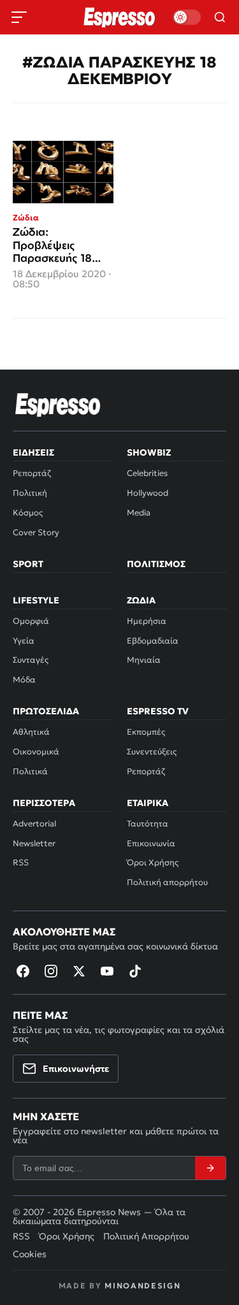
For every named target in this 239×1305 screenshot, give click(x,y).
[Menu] (19, 17)
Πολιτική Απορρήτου (146, 1236)
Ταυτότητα (147, 823)
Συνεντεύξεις (152, 751)
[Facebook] (23, 971)
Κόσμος (28, 512)
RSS (21, 862)
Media (138, 512)
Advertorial (34, 823)
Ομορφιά (31, 621)
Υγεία (23, 640)
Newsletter (34, 843)
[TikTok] (135, 971)
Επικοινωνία (151, 843)
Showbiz (149, 452)
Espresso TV (158, 711)
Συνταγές (30, 659)
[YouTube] (107, 971)
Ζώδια (141, 600)
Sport (28, 564)
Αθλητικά (31, 731)
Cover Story (36, 532)
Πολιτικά (30, 771)
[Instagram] (51, 971)
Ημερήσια (146, 621)
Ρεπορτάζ (32, 473)
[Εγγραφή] (210, 1168)
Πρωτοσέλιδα (46, 711)
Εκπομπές (146, 731)
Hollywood (147, 492)
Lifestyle (36, 600)
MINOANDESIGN (142, 1285)
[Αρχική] (58, 405)
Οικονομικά (36, 751)
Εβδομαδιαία (152, 640)
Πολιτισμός (156, 564)
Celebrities (147, 473)
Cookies (30, 1254)
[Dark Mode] (187, 17)
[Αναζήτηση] (219, 17)
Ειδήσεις (33, 452)
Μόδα (24, 679)
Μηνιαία (144, 659)
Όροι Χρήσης (152, 862)
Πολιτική (30, 492)
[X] (79, 971)
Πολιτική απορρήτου (167, 882)
